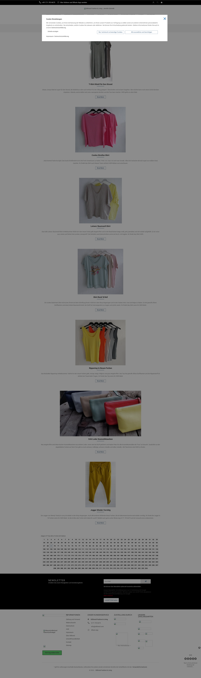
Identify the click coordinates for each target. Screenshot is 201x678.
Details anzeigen (53, 31)
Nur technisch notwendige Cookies (110, 32)
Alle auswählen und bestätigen (141, 32)
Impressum (49, 36)
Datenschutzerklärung (58, 27)
